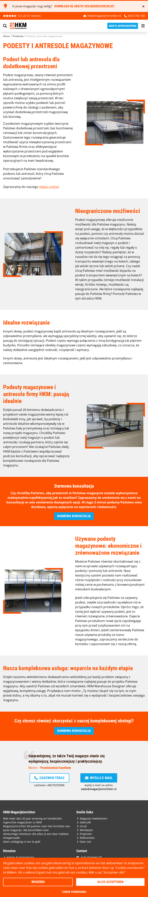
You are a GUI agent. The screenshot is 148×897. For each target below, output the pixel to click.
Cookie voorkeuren (74, 891)
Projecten (86, 834)
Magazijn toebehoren (93, 818)
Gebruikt (85, 822)
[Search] (5, 26)
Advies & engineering (20, 857)
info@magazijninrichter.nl (104, 16)
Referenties (87, 838)
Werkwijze (86, 830)
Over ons (85, 841)
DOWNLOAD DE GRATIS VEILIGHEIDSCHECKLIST (84, 6)
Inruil (83, 826)
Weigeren (38, 882)
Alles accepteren (110, 882)
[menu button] (143, 26)
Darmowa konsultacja (74, 516)
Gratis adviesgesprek (122, 25)
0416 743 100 (136, 16)
